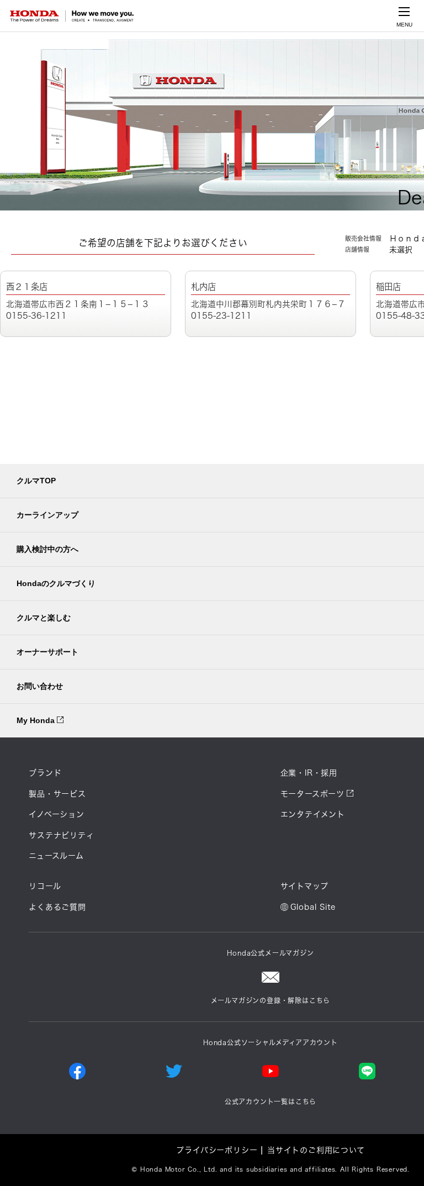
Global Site (313, 907)
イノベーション (56, 814)
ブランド (45, 773)
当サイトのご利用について (316, 1150)
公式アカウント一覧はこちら (270, 1101)
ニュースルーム (56, 856)
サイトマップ (304, 886)
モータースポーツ (312, 794)
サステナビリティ (61, 835)
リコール (45, 886)
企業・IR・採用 (308, 773)
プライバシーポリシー (216, 1150)
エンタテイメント (312, 814)
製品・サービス (57, 794)
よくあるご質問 (57, 907)
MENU (404, 25)
